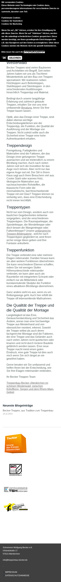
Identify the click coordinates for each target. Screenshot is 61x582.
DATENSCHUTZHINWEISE (17, 575)
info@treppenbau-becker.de (15, 560)
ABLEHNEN (15, 58)
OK (4, 58)
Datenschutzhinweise (34, 52)
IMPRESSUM (11, 572)
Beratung (26, 107)
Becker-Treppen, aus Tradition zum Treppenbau (28, 410)
